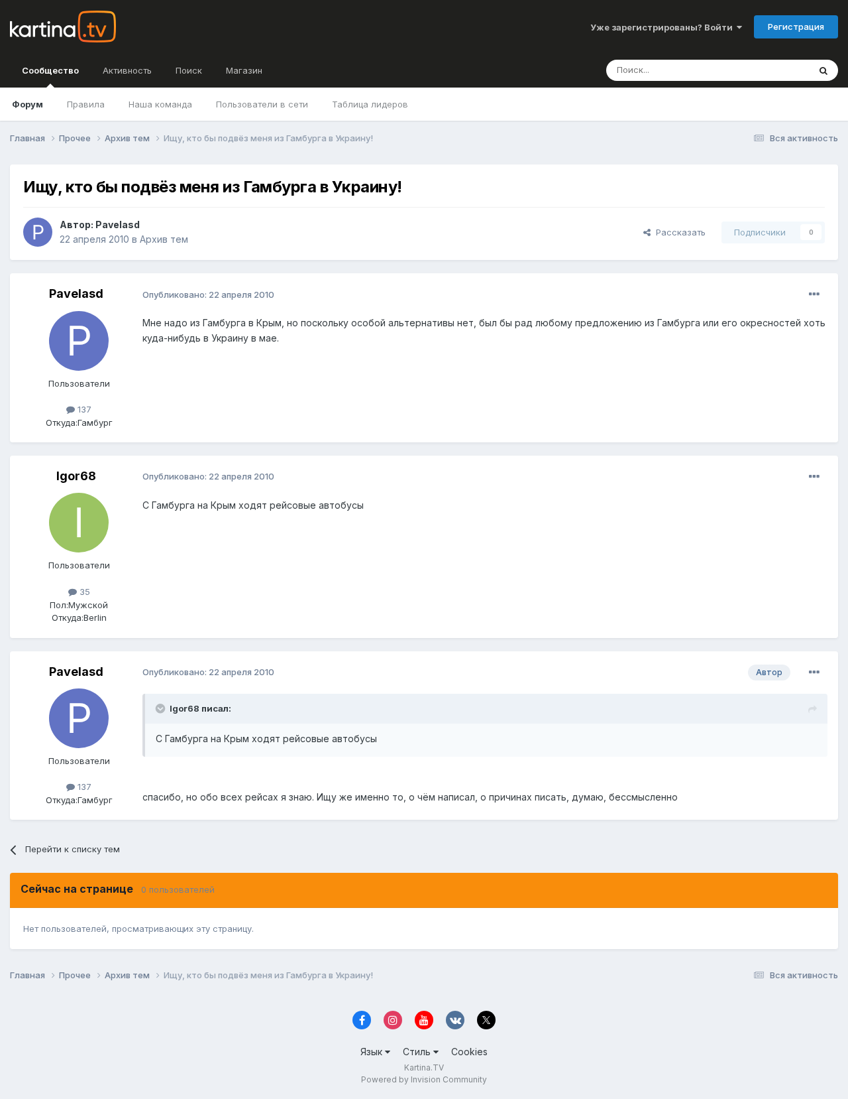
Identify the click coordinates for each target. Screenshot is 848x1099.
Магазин (244, 70)
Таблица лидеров (370, 104)
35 (83, 591)
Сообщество (50, 70)
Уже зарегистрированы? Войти (663, 27)
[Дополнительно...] (814, 294)
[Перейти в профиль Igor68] (79, 522)
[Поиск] (823, 70)
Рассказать (678, 232)
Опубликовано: (208, 294)
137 (83, 409)
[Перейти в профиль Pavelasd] (37, 232)
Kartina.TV (424, 1067)
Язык (372, 1051)
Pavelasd (117, 224)
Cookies (469, 1051)
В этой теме (767, 70)
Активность (127, 70)
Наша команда (160, 104)
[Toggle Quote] (162, 708)
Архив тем (164, 239)
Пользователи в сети (262, 104)
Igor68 (76, 476)
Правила (86, 104)
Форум (27, 104)
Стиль (418, 1051)
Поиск (189, 70)
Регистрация (796, 26)
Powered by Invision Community (424, 1079)
